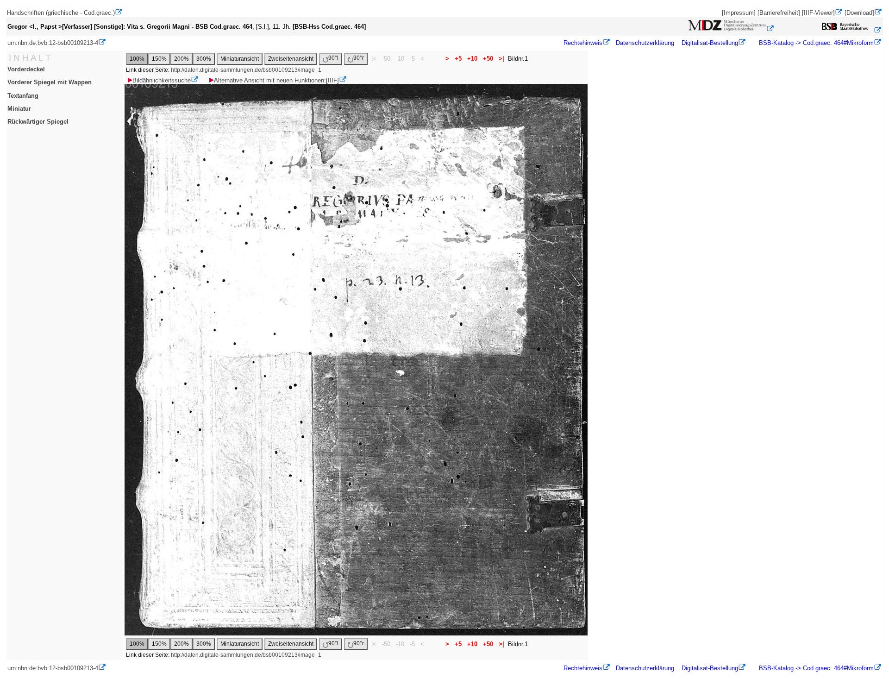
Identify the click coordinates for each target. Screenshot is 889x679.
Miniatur (19, 108)
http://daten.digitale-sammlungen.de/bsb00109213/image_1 (246, 70)
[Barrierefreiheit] (779, 12)
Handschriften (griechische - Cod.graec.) (61, 12)
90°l (333, 58)
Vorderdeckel (26, 69)
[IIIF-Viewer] (818, 12)
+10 (472, 58)
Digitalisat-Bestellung (710, 42)
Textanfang (22, 95)
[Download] (859, 12)
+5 (458, 58)
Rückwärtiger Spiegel (38, 121)
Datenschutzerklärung (645, 42)
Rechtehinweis (582, 42)
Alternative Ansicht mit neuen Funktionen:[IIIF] (276, 80)
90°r (358, 58)
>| (501, 58)
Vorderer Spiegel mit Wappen (49, 82)
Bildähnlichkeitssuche (161, 80)
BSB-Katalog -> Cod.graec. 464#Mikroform (815, 42)
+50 (488, 58)
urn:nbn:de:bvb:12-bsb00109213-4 (52, 42)
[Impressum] (739, 12)
